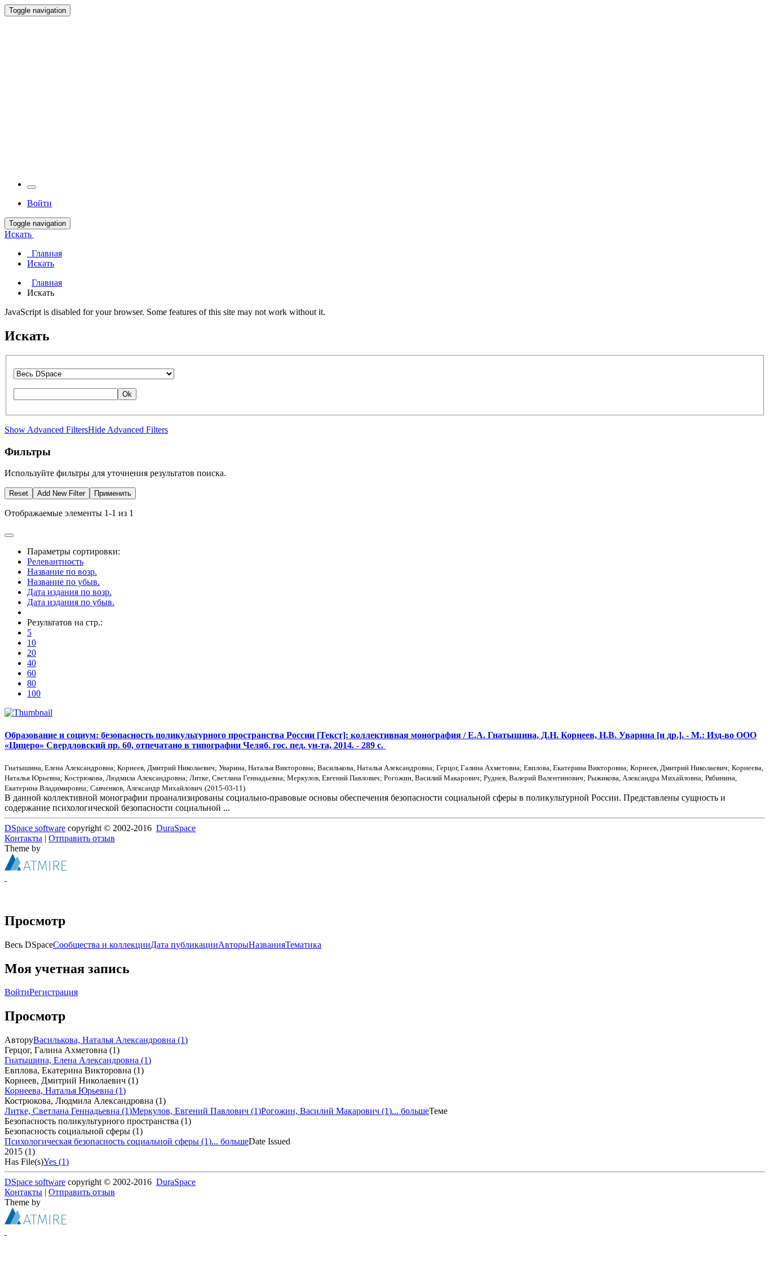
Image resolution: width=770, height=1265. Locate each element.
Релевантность (55, 561)
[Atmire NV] (36, 867)
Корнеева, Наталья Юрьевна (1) (65, 1090)
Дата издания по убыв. (70, 602)
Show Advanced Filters (46, 429)
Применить (112, 493)
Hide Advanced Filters (128, 429)
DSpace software (35, 828)
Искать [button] (19, 234)
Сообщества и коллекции (102, 944)
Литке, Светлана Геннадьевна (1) (68, 1111)
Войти (17, 992)
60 (31, 673)
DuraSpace (176, 828)
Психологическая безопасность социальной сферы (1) (108, 1141)
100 (34, 693)
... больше (410, 1111)
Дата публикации (184, 944)
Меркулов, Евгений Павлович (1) (196, 1111)
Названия (267, 944)
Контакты (23, 838)
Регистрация (53, 992)
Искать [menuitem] (40, 263)
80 (31, 683)
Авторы (233, 944)
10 (31, 642)
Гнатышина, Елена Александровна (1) (78, 1060)
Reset (18, 493)
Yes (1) (56, 1161)
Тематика (303, 944)
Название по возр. (62, 571)
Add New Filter (61, 493)
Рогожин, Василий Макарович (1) (326, 1111)
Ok (127, 394)
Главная (47, 282)
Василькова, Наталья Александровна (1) (110, 1040)
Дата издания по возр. (69, 592)
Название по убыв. (63, 582)
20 (31, 653)
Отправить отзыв (81, 838)
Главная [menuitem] (44, 253)
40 (31, 663)
